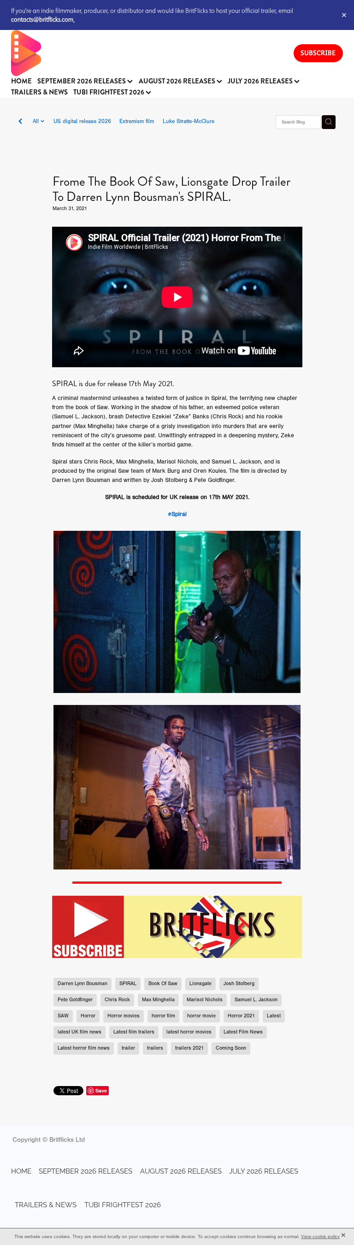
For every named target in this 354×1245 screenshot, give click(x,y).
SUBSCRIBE (318, 52)
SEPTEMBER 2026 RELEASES (82, 81)
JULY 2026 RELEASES (261, 81)
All (37, 121)
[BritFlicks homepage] (143, 53)
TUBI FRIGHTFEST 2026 (109, 92)
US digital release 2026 (82, 121)
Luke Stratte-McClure (188, 121)
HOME (21, 81)
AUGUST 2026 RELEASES (178, 81)
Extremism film (136, 121)
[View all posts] (20, 122)
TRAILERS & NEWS (39, 92)
